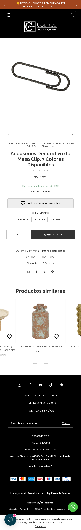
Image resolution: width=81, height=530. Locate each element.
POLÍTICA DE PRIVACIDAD (40, 395)
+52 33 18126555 (40, 442)
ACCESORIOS (22, 143)
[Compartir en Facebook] (37, 272)
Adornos (36, 143)
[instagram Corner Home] (19, 385)
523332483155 (40, 436)
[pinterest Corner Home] (61, 385)
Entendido (40, 526)
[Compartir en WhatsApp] (28, 272)
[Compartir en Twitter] (45, 272)
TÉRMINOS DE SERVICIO (40, 403)
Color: (40, 213)
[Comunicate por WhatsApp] (73, 507)
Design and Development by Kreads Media (40, 493)
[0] (72, 15)
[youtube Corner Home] (40, 385)
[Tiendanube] (40, 503)
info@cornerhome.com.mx (40, 449)
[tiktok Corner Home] (51, 385)
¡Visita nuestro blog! (40, 466)
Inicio (10, 143)
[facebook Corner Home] (30, 385)
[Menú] (9, 15)
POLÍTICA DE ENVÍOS (40, 410)
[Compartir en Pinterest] (52, 272)
